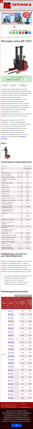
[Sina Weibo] (20, 32)
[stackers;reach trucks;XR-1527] (24, 79)
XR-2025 (10, 377)
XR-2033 (10, 387)
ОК (16, 425)
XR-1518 (10, 314)
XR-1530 (10, 324)
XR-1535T (11, 342)
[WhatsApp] (13, 32)
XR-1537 (10, 335)
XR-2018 (10, 373)
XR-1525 (10, 318)
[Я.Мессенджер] (16, 32)
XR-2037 (10, 394)
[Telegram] (10, 32)
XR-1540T (11, 345)
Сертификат (22, 85)
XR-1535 (10, 331)
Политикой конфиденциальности (19, 421)
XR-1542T (11, 349)
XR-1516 (10, 311)
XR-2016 (10, 370)
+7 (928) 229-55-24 (10, 407)
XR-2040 (10, 398)
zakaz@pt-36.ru (26, 407)
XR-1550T (11, 359)
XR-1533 (10, 328)
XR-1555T (11, 366)
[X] (26, 32)
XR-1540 (10, 338)
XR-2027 (10, 380)
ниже (3, 136)
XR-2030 (10, 384)
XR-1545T (11, 352)
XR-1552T (11, 363)
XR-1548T (11, 356)
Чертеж (5, 85)
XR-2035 (10, 391)
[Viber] (23, 32)
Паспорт (13, 85)
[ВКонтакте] (29, 32)
